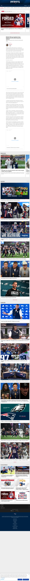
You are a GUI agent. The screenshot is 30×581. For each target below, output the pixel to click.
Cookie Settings (15, 527)
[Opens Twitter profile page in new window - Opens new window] (9, 45)
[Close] (29, 574)
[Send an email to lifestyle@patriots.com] (10, 45)
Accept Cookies (20, 579)
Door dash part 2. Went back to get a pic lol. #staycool (13, 147)
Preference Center (15, 528)
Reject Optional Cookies (26, 579)
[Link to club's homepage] (1, 5)
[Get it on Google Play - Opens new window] (17, 511)
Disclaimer (15, 522)
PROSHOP (25, 5)
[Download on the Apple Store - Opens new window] (12, 510)
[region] (15, 577)
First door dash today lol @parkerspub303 (11, 88)
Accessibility (15, 521)
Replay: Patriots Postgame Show (8, 11)
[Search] (27, 5)
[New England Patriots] (15, 514)
